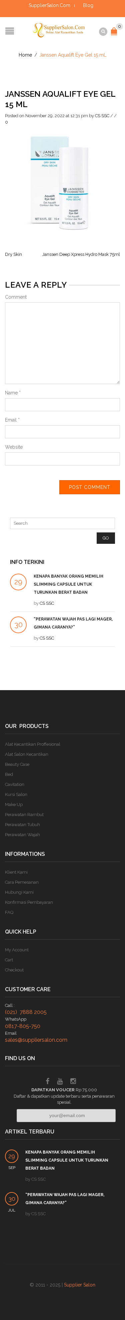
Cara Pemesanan (22, 882)
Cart (9, 959)
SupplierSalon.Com (49, 5)
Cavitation (14, 784)
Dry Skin (13, 254)
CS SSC (102, 115)
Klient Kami (16, 872)
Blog (88, 5)
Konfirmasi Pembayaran (29, 902)
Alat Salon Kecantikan (26, 754)
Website (14, 447)
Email (12, 420)
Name (13, 392)
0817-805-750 (22, 1026)
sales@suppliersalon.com (36, 1040)
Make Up (14, 804)
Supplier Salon (79, 1285)
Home (25, 55)
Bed (9, 774)
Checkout (14, 969)
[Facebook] (47, 1082)
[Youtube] (60, 1082)
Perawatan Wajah (22, 834)
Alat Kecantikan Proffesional (32, 744)
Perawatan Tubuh (22, 824)
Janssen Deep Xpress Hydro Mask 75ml (81, 254)
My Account (17, 949)
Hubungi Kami (19, 892)
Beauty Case (17, 764)
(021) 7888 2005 (26, 1012)
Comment (16, 297)
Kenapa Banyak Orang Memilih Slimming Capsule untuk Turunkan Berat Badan (68, 584)
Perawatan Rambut (24, 814)
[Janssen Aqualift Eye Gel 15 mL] (62, 181)
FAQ (9, 912)
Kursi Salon (16, 794)
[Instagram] (73, 1082)
